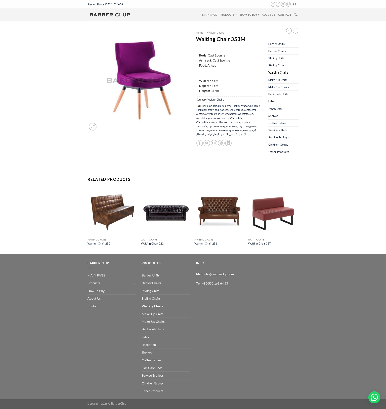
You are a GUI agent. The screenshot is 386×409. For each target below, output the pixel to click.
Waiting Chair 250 (98, 243)
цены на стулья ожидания (233, 130)
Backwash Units (278, 94)
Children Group (278, 144)
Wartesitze (223, 118)
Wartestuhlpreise (205, 122)
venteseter (250, 109)
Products (227, 14)
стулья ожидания (206, 130)
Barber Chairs (277, 51)
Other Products (278, 151)
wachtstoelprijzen (206, 118)
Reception (275, 108)
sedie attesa (236, 109)
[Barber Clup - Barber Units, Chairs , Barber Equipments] (109, 14)
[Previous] (88, 220)
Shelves (273, 115)
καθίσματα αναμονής (228, 122)
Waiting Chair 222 (152, 243)
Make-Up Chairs (278, 87)
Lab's (271, 101)
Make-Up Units (277, 79)
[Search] (295, 4)
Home (199, 32)
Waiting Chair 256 (205, 243)
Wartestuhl (236, 118)
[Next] (297, 220)
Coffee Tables (277, 123)
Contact (285, 14)
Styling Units (276, 58)
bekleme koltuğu (211, 105)
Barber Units (276, 43)
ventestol (201, 113)
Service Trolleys (278, 137)
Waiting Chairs (215, 32)
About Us (268, 14)
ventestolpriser (215, 113)
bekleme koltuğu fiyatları (235, 105)
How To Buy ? (249, 14)
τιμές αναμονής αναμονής (223, 126)
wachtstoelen (245, 113)
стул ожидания (248, 126)
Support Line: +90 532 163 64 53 (105, 4)
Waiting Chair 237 (259, 243)
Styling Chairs (277, 65)
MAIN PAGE (209, 14)
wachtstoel (231, 113)
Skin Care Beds (277, 130)
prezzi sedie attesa (218, 109)
